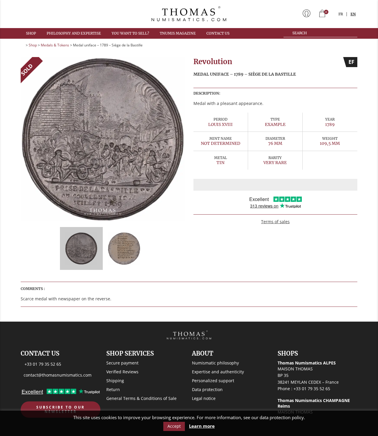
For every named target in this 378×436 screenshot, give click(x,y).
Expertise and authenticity (218, 372)
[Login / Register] (306, 13)
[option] (103, 139)
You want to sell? (130, 33)
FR (340, 14)
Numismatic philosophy (215, 363)
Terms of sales (275, 221)
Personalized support (213, 380)
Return (113, 389)
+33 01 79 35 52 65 (43, 364)
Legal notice (204, 398)
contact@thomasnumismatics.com (58, 375)
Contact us (217, 33)
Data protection (207, 389)
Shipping (115, 380)
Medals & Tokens (55, 45)
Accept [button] (174, 426)
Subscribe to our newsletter (60, 409)
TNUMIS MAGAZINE (178, 33)
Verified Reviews (122, 372)
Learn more (202, 426)
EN (353, 14)
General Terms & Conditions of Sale (141, 398)
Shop (31, 33)
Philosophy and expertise (74, 33)
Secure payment (122, 363)
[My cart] (322, 14)
